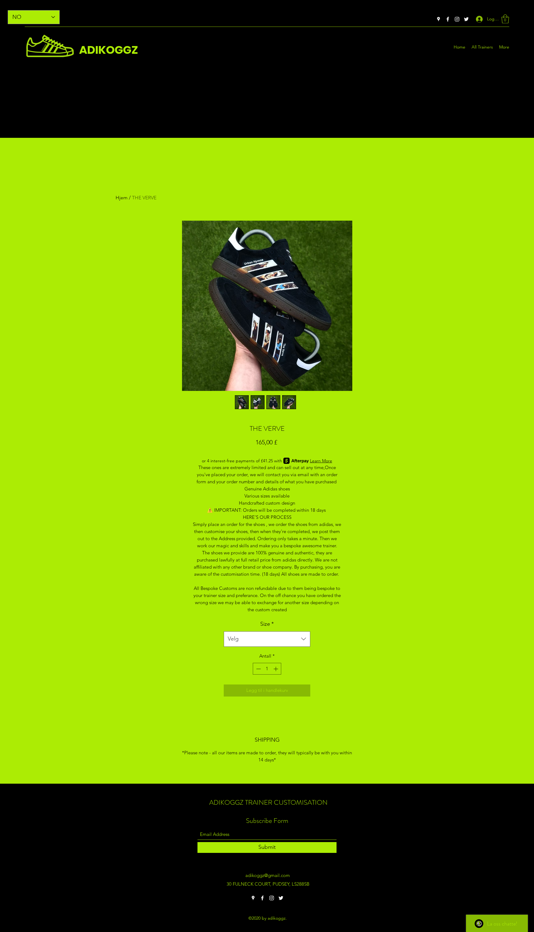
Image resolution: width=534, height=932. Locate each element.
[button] (505, 19)
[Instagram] (457, 19)
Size (267, 624)
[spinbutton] (267, 669)
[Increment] (276, 669)
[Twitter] (466, 19)
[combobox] (267, 639)
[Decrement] (258, 669)
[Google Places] (438, 19)
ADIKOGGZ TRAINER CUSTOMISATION (268, 802)
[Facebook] (448, 19)
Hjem (122, 198)
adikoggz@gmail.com (267, 875)
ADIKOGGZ (108, 50)
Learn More (321, 461)
